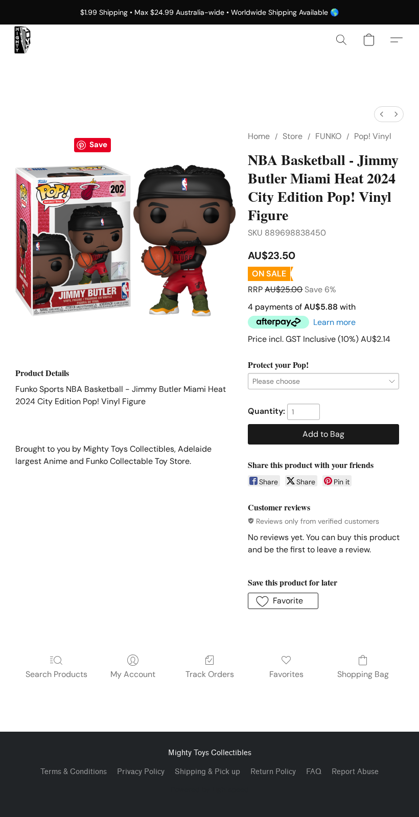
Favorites (286, 674)
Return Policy (273, 771)
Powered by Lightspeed (210, 789)
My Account (132, 674)
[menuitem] (382, 114)
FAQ (313, 771)
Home (259, 136)
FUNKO (328, 136)
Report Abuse (355, 771)
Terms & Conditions (73, 771)
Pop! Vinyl (372, 136)
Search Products (56, 674)
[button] (22, 40)
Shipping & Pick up (207, 771)
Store (292, 136)
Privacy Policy (141, 771)
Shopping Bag (363, 674)
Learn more (334, 322)
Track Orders (209, 674)
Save (98, 144)
